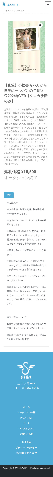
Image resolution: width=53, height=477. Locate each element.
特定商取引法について (26, 453)
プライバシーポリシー (26, 447)
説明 (9, 195)
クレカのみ (19, 10)
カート (26, 423)
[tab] (9, 195)
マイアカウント (26, 428)
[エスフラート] (10, 4)
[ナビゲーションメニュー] (48, 3)
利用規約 (26, 442)
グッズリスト (26, 418)
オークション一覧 (26, 412)
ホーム (8, 10)
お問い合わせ (26, 434)
